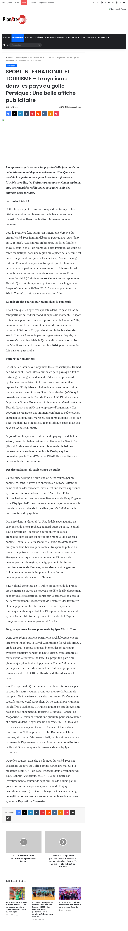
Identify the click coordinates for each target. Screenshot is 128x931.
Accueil (7, 37)
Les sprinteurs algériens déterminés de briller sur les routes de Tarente (69, 904)
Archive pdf (103, 37)
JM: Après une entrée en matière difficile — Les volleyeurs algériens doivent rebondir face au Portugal (17, 907)
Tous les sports (74, 37)
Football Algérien (34, 37)
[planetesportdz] (14, 19)
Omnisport (17, 37)
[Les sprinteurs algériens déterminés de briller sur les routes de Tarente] (69, 893)
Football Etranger (54, 37)
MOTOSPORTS (89, 37)
